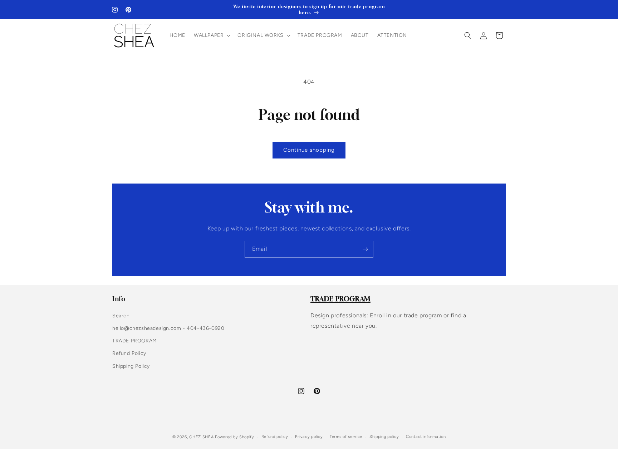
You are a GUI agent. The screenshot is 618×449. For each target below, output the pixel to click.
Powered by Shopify (234, 437)
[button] (211, 35)
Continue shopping (309, 150)
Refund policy (274, 436)
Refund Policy (129, 353)
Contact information (426, 436)
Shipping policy (384, 436)
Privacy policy (309, 436)
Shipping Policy (131, 366)
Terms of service (346, 436)
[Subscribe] (365, 249)
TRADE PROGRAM (134, 341)
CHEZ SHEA (201, 437)
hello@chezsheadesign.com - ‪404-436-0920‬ (168, 328)
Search (121, 316)
